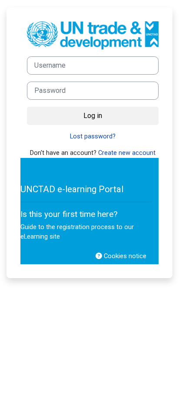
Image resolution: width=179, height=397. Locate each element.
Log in (92, 116)
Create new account (127, 153)
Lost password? (93, 136)
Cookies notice (124, 256)
